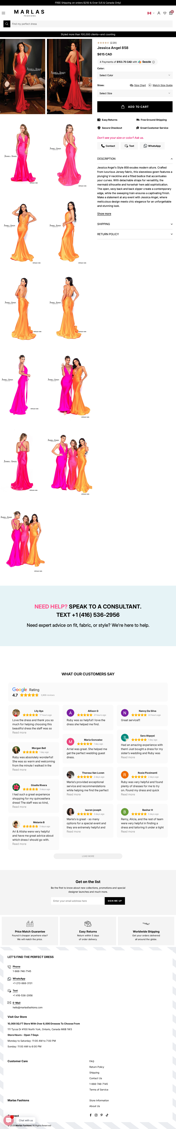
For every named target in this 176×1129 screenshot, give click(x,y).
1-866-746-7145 (98, 1083)
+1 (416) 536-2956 (96, 614)
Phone (16, 966)
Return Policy (96, 1066)
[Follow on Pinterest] (101, 1115)
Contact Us (95, 1078)
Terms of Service (98, 1089)
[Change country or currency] (151, 13)
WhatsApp (19, 978)
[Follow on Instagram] (96, 1115)
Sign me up (115, 901)
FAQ (91, 1061)
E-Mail (16, 1002)
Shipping (94, 1072)
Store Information (99, 1100)
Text (15, 990)
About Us (94, 1106)
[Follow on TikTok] (107, 1115)
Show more (104, 213)
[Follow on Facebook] (90, 1115)
